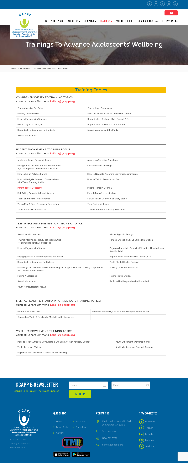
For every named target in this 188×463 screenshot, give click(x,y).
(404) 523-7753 (109, 438)
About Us (73, 21)
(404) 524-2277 (109, 431)
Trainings (105, 21)
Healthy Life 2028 (53, 21)
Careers (60, 433)
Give (171, 13)
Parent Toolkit (124, 21)
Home (13, 69)
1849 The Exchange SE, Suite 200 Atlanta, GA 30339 (117, 423)
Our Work (89, 21)
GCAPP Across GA (147, 21)
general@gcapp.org (112, 444)
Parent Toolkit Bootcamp (29, 188)
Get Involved (169, 21)
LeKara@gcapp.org (62, 101)
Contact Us (80, 427)
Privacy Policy (17, 447)
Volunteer (80, 421)
